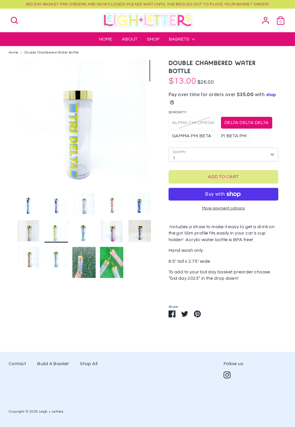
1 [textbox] (174, 158)
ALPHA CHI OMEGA (193, 122)
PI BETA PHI (234, 136)
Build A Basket (53, 363)
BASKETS (179, 39)
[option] (84, 126)
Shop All (88, 363)
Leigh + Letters (51, 411)
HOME (105, 39)
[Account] (265, 18)
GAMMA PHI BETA (191, 136)
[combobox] (223, 154)
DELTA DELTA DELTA (246, 122)
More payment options (223, 208)
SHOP (153, 39)
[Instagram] (227, 374)
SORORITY (177, 112)
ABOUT (129, 39)
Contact (17, 363)
